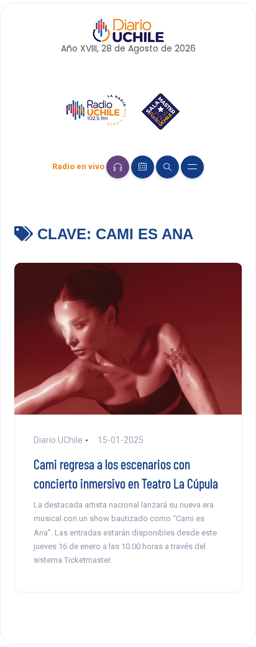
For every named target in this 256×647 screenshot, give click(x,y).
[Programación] (142, 167)
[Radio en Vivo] (117, 167)
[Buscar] (167, 167)
